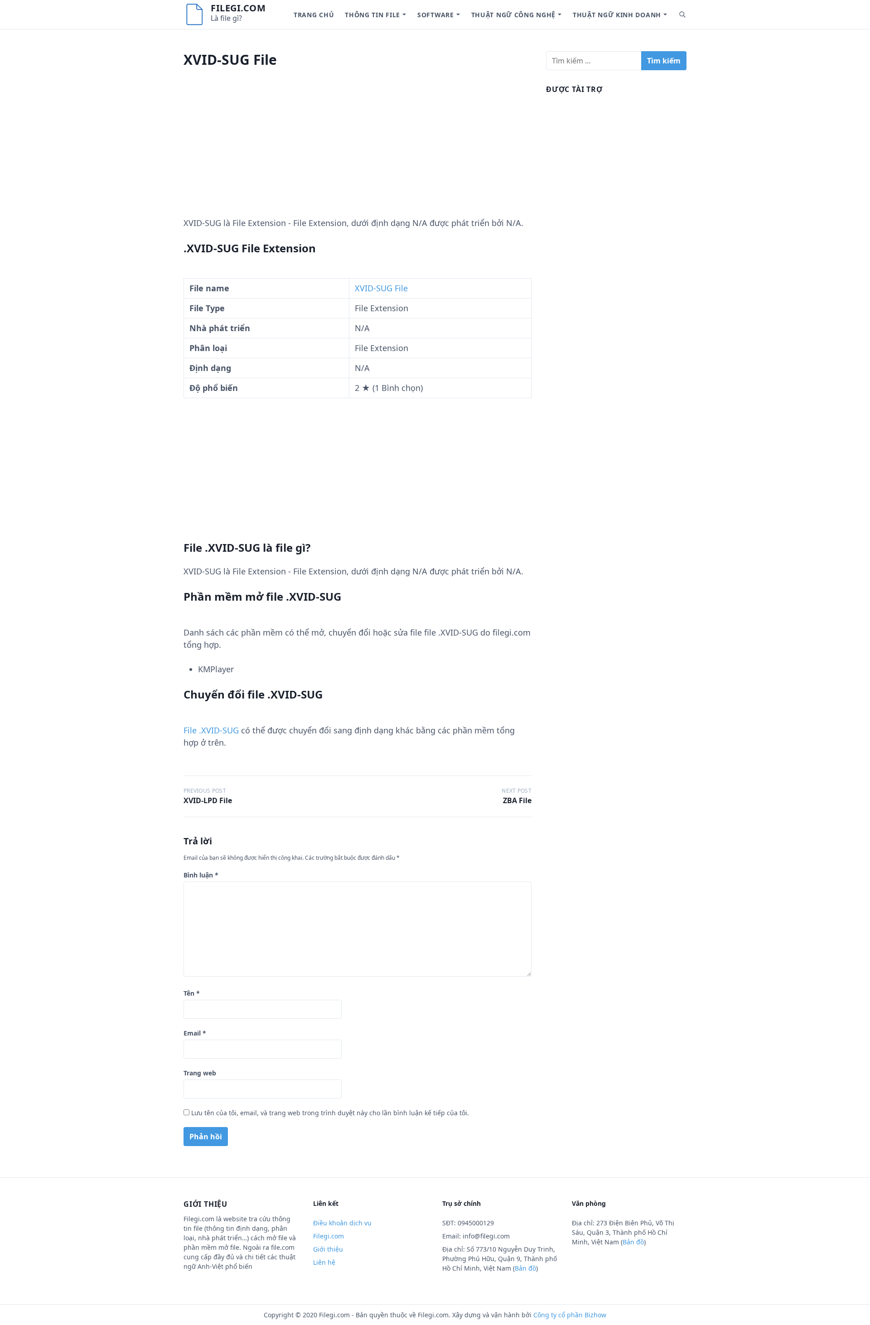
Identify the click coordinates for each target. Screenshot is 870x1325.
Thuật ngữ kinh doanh (617, 14)
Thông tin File (372, 14)
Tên (192, 993)
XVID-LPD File (208, 800)
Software (435, 14)
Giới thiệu (328, 1249)
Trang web (200, 1073)
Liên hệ (324, 1262)
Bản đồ (525, 1268)
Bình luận (201, 875)
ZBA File (517, 800)
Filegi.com (238, 8)
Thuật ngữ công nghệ (513, 14)
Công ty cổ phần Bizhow (569, 1315)
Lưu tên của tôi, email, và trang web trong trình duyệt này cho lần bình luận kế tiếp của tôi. (330, 1112)
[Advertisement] (358, 153)
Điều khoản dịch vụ (342, 1223)
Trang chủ (314, 14)
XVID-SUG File (381, 288)
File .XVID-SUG (211, 730)
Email (195, 1033)
